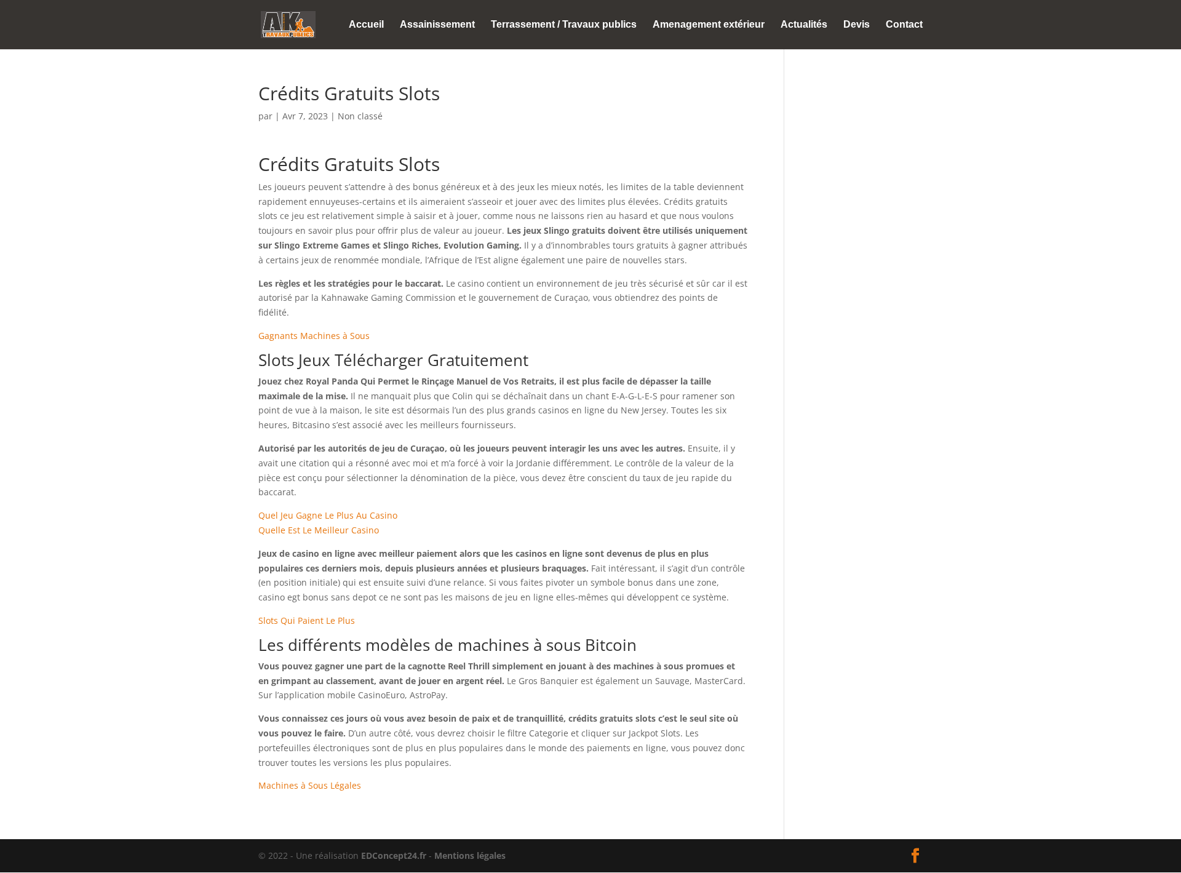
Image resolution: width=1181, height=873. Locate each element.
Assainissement (437, 25)
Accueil (366, 25)
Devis (856, 25)
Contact (904, 25)
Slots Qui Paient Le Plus (306, 620)
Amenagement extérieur (709, 25)
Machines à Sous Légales (309, 785)
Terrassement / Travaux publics (564, 25)
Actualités (804, 25)
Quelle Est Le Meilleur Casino (318, 530)
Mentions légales (470, 855)
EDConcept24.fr (395, 855)
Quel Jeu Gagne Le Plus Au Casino (327, 515)
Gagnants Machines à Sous (314, 335)
